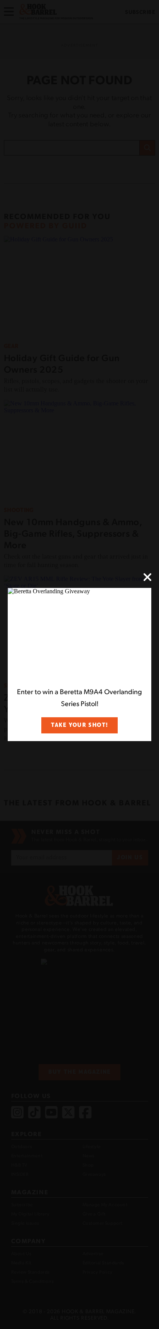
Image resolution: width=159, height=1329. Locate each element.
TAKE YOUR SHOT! (79, 725)
